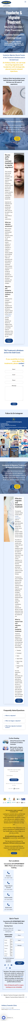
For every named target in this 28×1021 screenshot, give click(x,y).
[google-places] (6, 967)
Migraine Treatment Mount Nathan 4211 (15, 997)
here (22, 976)
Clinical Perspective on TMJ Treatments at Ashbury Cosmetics (17, 742)
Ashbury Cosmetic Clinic (6, 1008)
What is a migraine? (10, 715)
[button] (4, 434)
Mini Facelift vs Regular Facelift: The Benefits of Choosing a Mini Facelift (16, 749)
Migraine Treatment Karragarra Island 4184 (14, 995)
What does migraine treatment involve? (13, 726)
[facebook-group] (10, 967)
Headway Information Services (14, 1009)
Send (14, 404)
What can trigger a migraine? (13, 720)
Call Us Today (12, 139)
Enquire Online (17, 138)
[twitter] (5, 964)
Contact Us (14, 853)
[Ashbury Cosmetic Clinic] (6, 3)
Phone (14, 380)
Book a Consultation (14, 51)
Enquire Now (19, 963)
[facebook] (8, 964)
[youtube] (11, 964)
